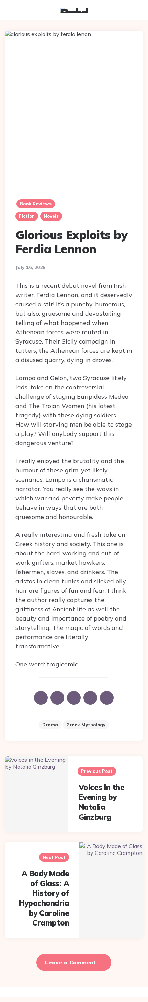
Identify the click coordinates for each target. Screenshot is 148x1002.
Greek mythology (85, 724)
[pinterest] (57, 698)
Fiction (27, 216)
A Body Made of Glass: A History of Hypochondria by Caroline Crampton (44, 898)
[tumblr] (74, 698)
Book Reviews (36, 203)
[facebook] (41, 698)
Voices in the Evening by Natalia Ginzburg (102, 802)
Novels (51, 216)
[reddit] (90, 698)
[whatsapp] (107, 698)
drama (50, 724)
